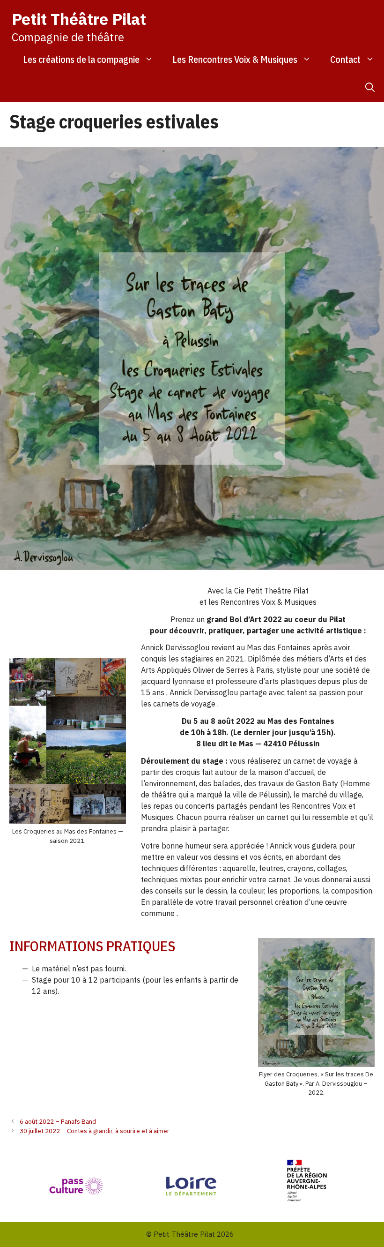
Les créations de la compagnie (81, 59)
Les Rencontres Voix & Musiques (234, 59)
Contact (345, 59)
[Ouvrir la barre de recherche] (370, 88)
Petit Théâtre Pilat (79, 18)
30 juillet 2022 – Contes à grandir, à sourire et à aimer (95, 1131)
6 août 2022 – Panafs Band (58, 1121)
